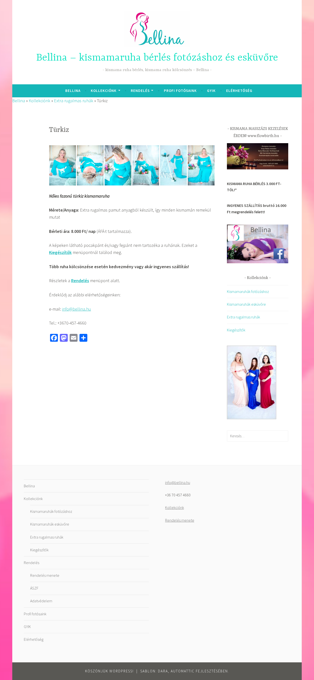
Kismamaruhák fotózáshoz (248, 291)
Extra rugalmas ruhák (73, 100)
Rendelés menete (44, 575)
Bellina (72, 90)
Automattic (183, 671)
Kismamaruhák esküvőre (246, 304)
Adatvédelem (41, 600)
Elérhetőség (239, 90)
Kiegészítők (236, 329)
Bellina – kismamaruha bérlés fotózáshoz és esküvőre (157, 58)
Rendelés (140, 90)
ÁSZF (34, 588)
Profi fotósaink (180, 90)
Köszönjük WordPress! (109, 671)
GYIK (211, 90)
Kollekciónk (104, 90)
